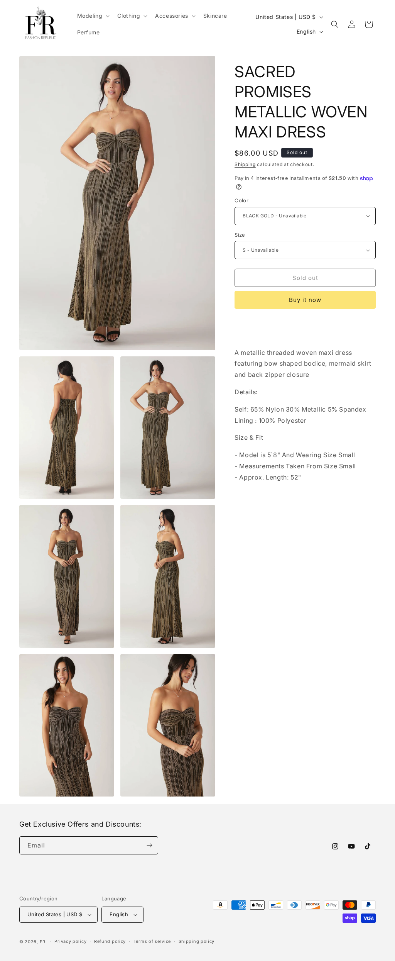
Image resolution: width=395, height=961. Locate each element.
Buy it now (305, 299)
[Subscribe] (149, 845)
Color (241, 200)
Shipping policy (197, 941)
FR (43, 941)
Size (240, 235)
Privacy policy (70, 941)
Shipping (245, 164)
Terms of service (152, 941)
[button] (93, 16)
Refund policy (110, 941)
